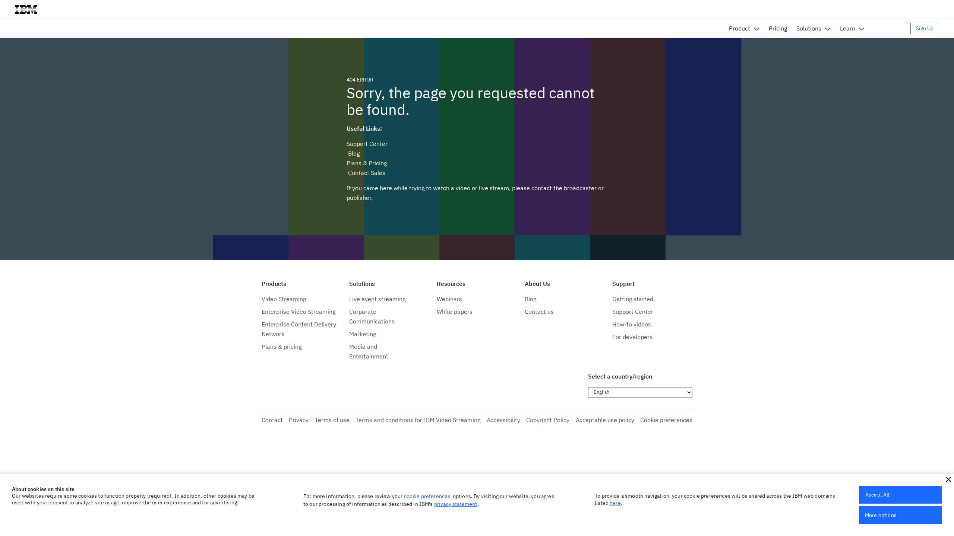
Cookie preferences (666, 420)
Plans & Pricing (367, 163)
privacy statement (455, 504)
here (615, 503)
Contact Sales (366, 172)
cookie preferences (427, 496)
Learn (847, 28)
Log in (891, 28)
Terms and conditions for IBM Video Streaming (418, 420)
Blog (353, 153)
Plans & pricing (281, 346)
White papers (455, 311)
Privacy (299, 420)
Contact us (539, 311)
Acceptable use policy (605, 420)
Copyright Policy (547, 420)
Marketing (362, 334)
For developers (632, 337)
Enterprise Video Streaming (298, 311)
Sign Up (925, 28)
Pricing (778, 28)
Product (739, 28)
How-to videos (631, 324)
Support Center (367, 143)
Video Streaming (284, 299)
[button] (948, 479)
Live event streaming (377, 299)
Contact (272, 420)
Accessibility (503, 420)
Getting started (632, 299)
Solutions (808, 28)
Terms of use (332, 420)
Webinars (449, 299)
